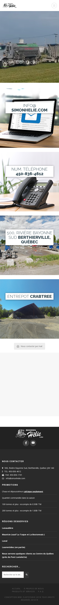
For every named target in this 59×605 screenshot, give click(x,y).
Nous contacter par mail (31, 346)
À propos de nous (34, 588)
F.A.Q (41, 591)
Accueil (16, 588)
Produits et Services (23, 591)
